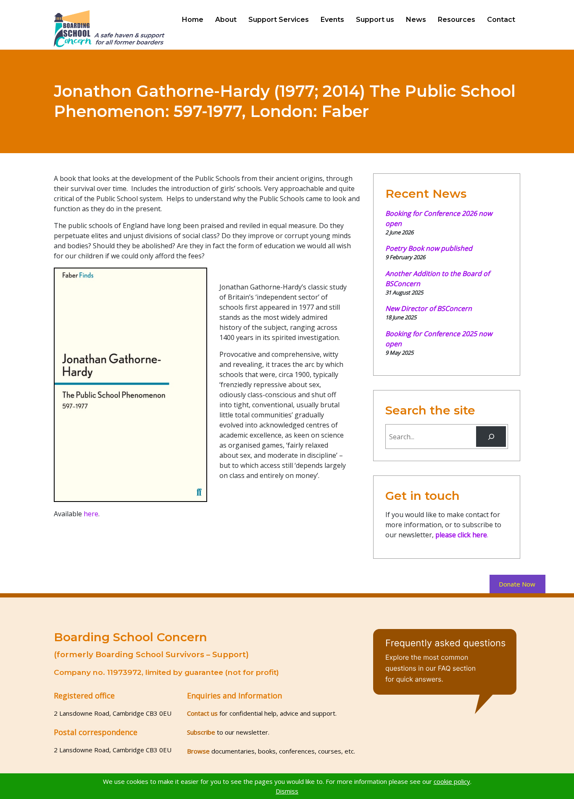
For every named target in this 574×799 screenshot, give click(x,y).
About (226, 20)
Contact (501, 20)
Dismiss (287, 791)
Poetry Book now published (428, 248)
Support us (375, 20)
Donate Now (517, 584)
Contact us (202, 713)
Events (332, 20)
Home (192, 20)
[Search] (491, 436)
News (416, 20)
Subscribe (201, 732)
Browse (198, 751)
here (91, 513)
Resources (456, 20)
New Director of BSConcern (428, 308)
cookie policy (452, 781)
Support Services (278, 20)
